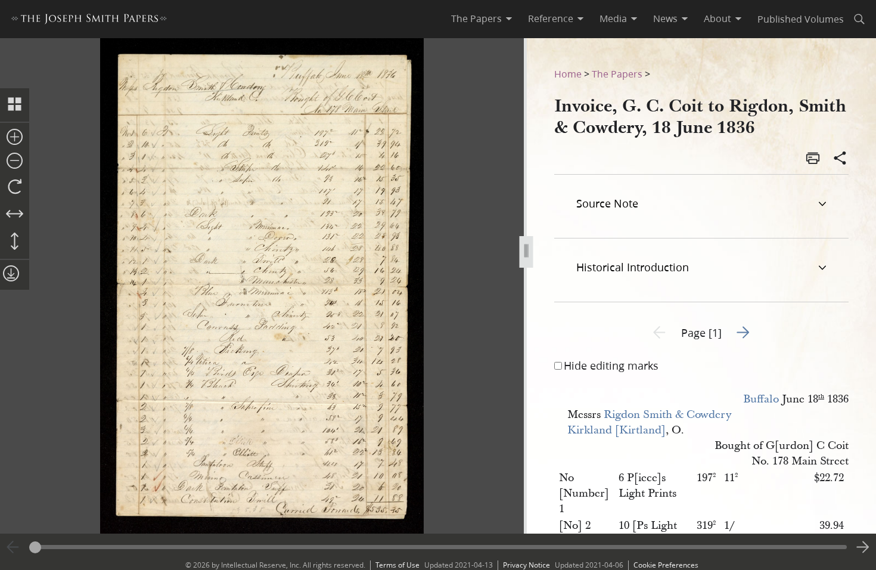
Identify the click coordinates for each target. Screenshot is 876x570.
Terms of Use (397, 565)
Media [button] (613, 18)
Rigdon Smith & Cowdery (667, 414)
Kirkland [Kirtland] (616, 430)
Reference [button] (550, 18)
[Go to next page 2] (862, 547)
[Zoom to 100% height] (14, 242)
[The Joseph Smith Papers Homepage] (89, 20)
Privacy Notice (526, 565)
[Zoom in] (14, 137)
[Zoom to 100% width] (14, 214)
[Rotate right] (14, 187)
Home (568, 73)
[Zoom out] (14, 161)
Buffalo (761, 399)
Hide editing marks (611, 365)
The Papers (617, 73)
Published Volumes (800, 19)
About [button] (717, 18)
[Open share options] (840, 159)
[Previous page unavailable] (13, 547)
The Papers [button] (476, 18)
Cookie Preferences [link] (665, 565)
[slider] (438, 547)
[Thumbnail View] (14, 105)
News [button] (665, 18)
